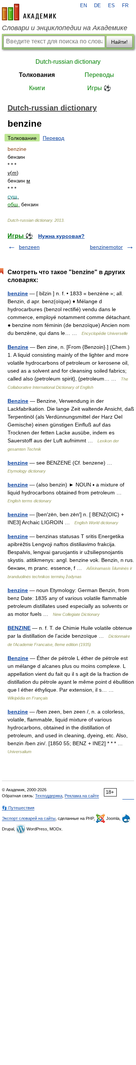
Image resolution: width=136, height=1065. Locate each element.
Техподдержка (48, 795)
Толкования (37, 75)
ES (111, 5)
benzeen (29, 247)
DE (97, 5)
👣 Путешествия (18, 808)
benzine (18, 293)
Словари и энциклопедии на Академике (64, 28)
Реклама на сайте (82, 795)
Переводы (99, 75)
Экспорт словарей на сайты (29, 818)
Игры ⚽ (99, 88)
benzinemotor (106, 247)
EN (83, 5)
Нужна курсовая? (61, 236)
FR (125, 5)
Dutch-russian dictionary (68, 61)
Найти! (119, 42)
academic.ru (29, 12)
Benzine (18, 347)
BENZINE (19, 628)
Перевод (53, 138)
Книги (37, 88)
